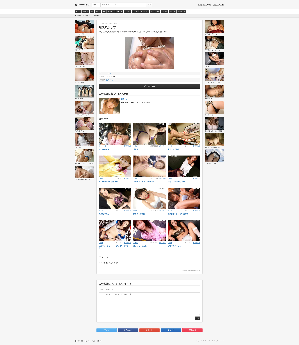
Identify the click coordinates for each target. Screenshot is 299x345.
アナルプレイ (155, 11)
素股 (104, 11)
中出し (78, 11)
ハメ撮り (111, 11)
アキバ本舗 (102, 146)
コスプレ (119, 11)
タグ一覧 (173, 11)
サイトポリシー (92, 341)
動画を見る (151, 86)
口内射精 (85, 11)
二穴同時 (164, 11)
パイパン (127, 11)
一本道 (108, 73)
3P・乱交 (136, 11)
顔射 (92, 11)
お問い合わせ (81, 341)
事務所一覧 (181, 11)
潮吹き (98, 11)
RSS (101, 341)
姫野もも (109, 80)
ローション (144, 11)
